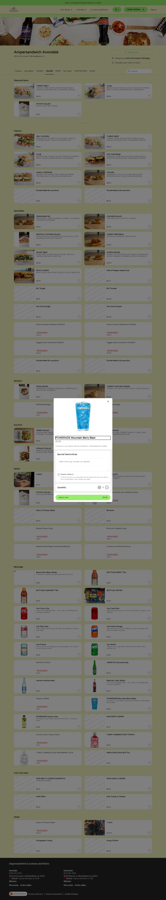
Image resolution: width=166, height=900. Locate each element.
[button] (83, 416)
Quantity (61, 487)
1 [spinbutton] (103, 487)
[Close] (108, 401)
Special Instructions (67, 454)
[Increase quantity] (107, 487)
